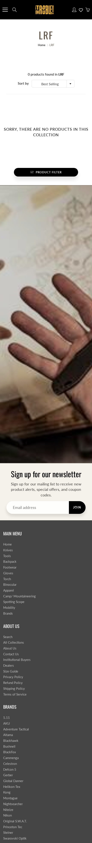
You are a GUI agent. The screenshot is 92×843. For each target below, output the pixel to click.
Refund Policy (13, 683)
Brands (8, 613)
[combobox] (53, 84)
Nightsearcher (13, 804)
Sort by (23, 83)
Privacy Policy (13, 677)
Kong (6, 792)
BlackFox (9, 752)
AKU (6, 723)
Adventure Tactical (16, 729)
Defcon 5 (9, 769)
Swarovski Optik (15, 838)
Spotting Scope (13, 602)
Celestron (10, 764)
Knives (8, 550)
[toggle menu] (5, 9)
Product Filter (49, 172)
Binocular (9, 584)
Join (77, 507)
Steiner (8, 832)
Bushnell (9, 746)
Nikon (7, 815)
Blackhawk (10, 740)
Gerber (8, 775)
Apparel (8, 590)
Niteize (8, 810)
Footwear (9, 567)
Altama (8, 735)
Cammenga (11, 758)
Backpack (9, 561)
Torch (7, 579)
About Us (9, 648)
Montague (10, 798)
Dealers (8, 665)
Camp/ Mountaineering (19, 596)
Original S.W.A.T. (15, 821)
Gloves (8, 573)
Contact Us (11, 654)
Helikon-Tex (11, 787)
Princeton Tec (12, 827)
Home (41, 45)
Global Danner (13, 781)
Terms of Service (15, 694)
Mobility (9, 607)
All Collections (13, 642)
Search (7, 637)
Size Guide (10, 671)
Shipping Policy (14, 688)
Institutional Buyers (17, 660)
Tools (7, 556)
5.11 (6, 717)
